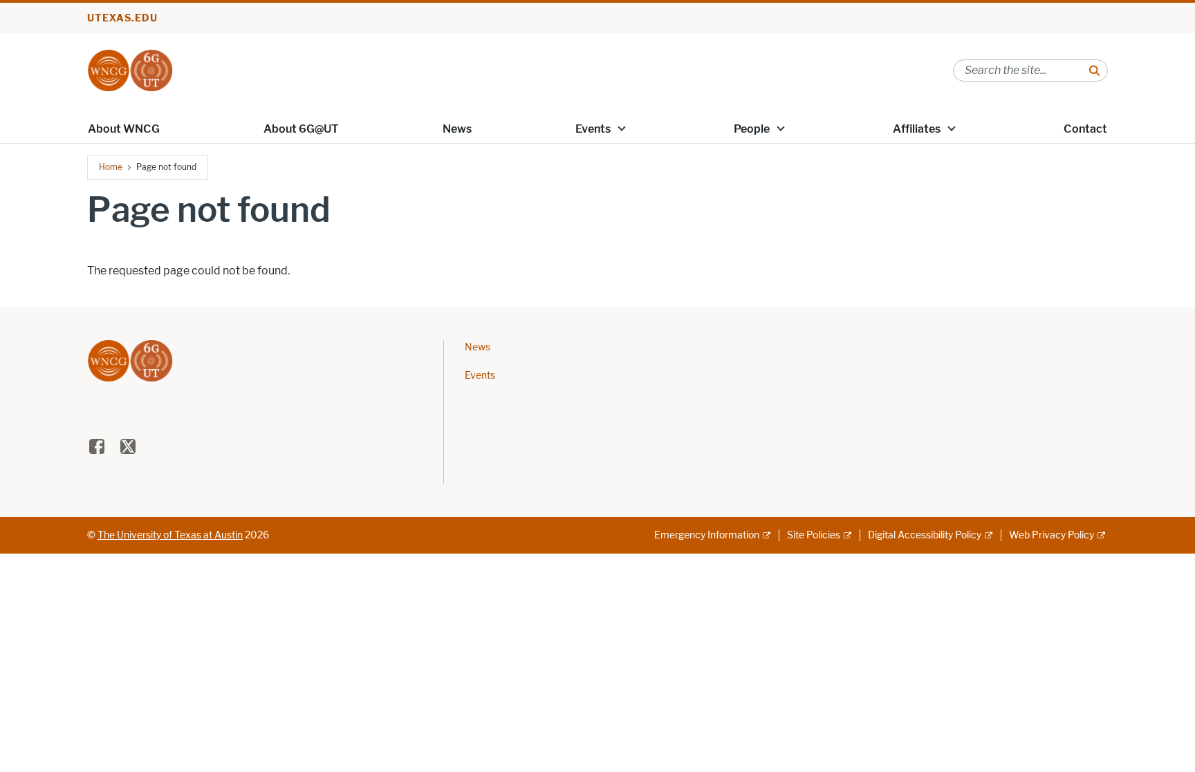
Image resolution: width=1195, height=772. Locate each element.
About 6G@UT (301, 128)
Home (110, 167)
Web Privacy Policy (1051, 535)
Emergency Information (706, 535)
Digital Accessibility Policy (924, 535)
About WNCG (124, 128)
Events (593, 128)
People (752, 128)
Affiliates (917, 128)
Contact (1085, 128)
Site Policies (813, 535)
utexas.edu (122, 18)
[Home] (130, 69)
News (457, 128)
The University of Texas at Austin (170, 535)
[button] (621, 128)
